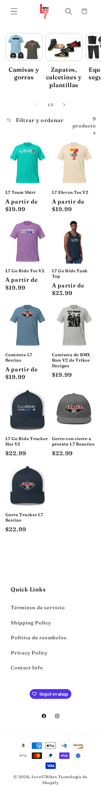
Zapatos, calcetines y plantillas (64, 77)
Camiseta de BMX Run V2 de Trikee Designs (71, 360)
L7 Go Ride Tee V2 (25, 270)
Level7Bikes (44, 776)
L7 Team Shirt (20, 192)
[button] (14, 11)
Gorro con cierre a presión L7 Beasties (73, 441)
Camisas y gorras (24, 73)
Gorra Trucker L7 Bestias (24, 517)
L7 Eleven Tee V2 (70, 192)
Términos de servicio (38, 607)
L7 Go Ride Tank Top (70, 273)
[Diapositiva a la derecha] (64, 105)
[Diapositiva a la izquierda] (37, 105)
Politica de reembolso (39, 637)
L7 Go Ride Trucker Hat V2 (26, 441)
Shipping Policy (31, 623)
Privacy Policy (29, 653)
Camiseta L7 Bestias (19, 357)
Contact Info (27, 667)
